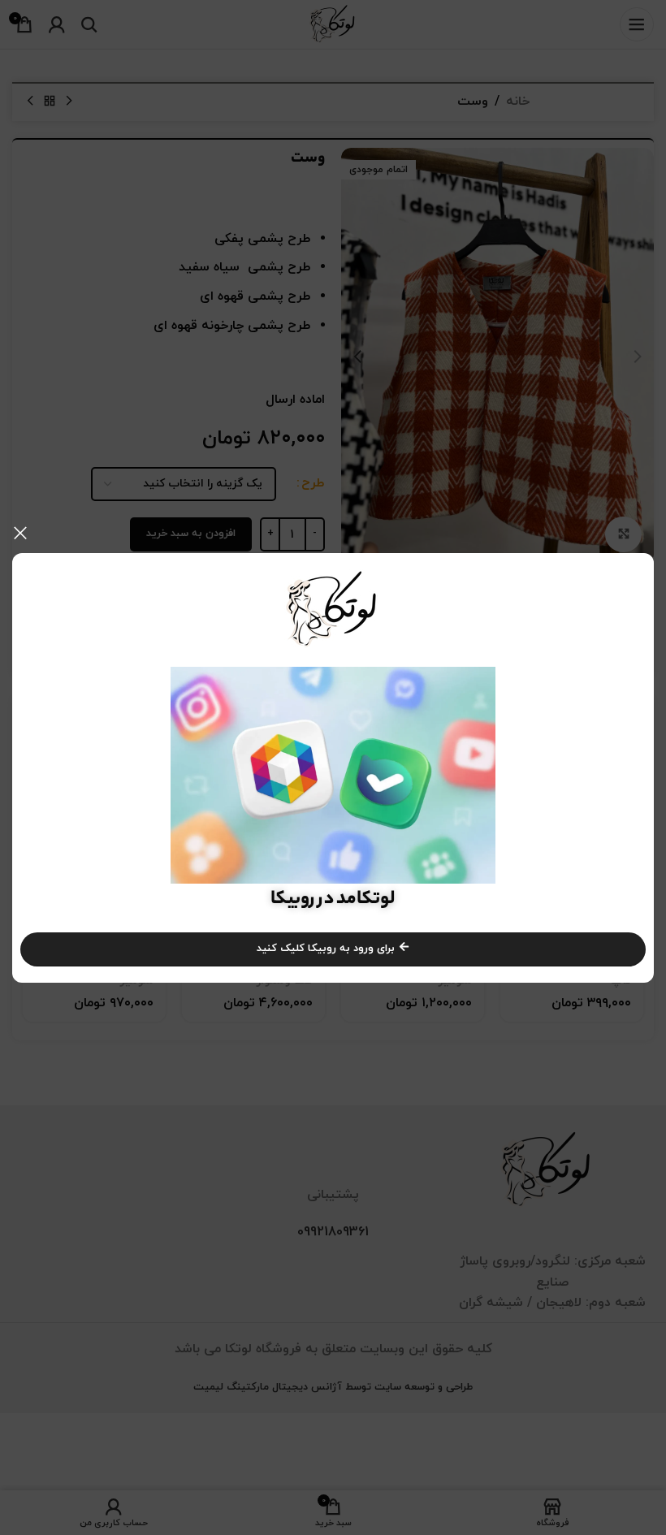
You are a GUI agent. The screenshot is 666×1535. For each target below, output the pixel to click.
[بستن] (20, 532)
